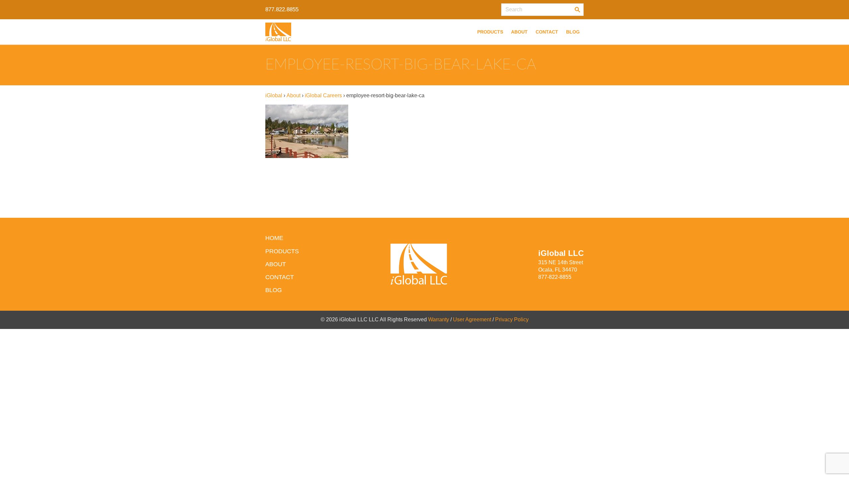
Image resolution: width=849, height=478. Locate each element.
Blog (573, 32)
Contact (547, 32)
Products (490, 32)
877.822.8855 (281, 9)
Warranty (438, 319)
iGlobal (273, 95)
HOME (274, 238)
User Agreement (472, 319)
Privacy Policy (512, 319)
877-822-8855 (554, 277)
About (519, 32)
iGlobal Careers (323, 95)
